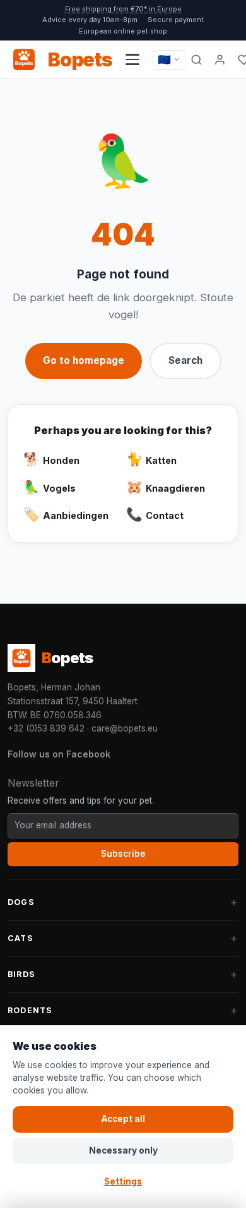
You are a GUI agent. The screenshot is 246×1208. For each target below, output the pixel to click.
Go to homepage (83, 360)
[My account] (220, 59)
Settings (123, 1181)
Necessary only (123, 1150)
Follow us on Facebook (59, 754)
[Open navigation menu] (132, 59)
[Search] (196, 59)
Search (185, 360)
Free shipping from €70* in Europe (123, 8)
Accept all (123, 1119)
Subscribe (123, 854)
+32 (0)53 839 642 (46, 728)
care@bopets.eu (124, 728)
